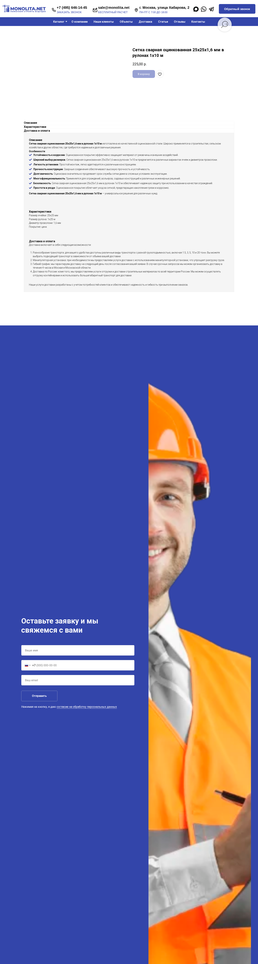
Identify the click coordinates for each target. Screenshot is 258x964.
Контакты (198, 21)
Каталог (58, 21)
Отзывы (179, 21)
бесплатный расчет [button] (113, 12)
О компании (79, 21)
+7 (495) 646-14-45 (72, 7)
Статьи (163, 21)
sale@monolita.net (114, 7)
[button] (237, 9)
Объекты (126, 21)
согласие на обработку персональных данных (87, 706)
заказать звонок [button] (69, 12)
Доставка (145, 21)
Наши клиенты (104, 21)
